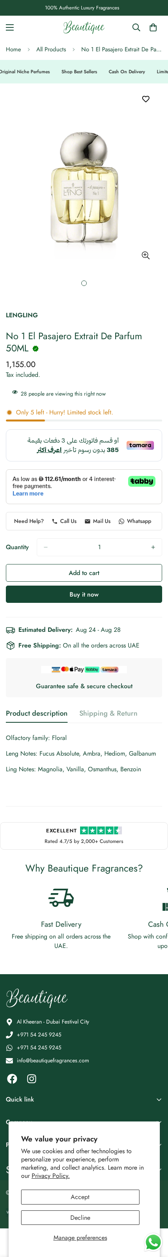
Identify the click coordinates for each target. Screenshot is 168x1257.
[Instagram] (31, 1079)
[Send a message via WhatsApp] (153, 1242)
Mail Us (102, 521)
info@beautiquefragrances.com (53, 1060)
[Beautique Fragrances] (84, 27)
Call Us (68, 521)
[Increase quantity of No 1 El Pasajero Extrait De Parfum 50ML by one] (153, 547)
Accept (80, 1196)
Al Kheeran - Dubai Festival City (53, 1021)
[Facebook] (12, 1079)
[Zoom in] (145, 255)
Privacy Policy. (51, 1175)
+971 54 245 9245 (39, 1034)
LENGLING (22, 315)
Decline (80, 1217)
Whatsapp (139, 521)
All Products (51, 49)
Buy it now (84, 594)
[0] (153, 27)
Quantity (17, 547)
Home (13, 49)
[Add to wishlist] (145, 99)
